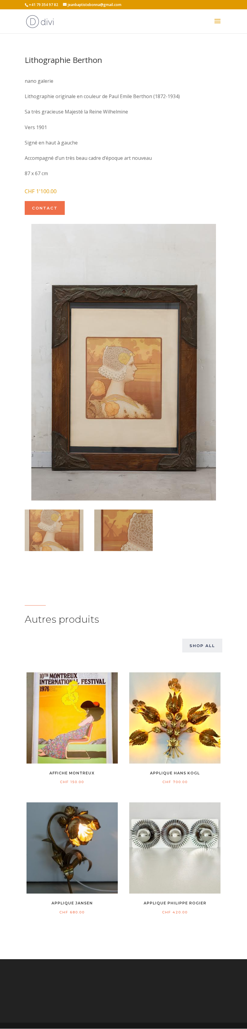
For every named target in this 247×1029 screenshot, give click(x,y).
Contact (45, 208)
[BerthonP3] (123, 549)
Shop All (202, 645)
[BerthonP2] (54, 549)
